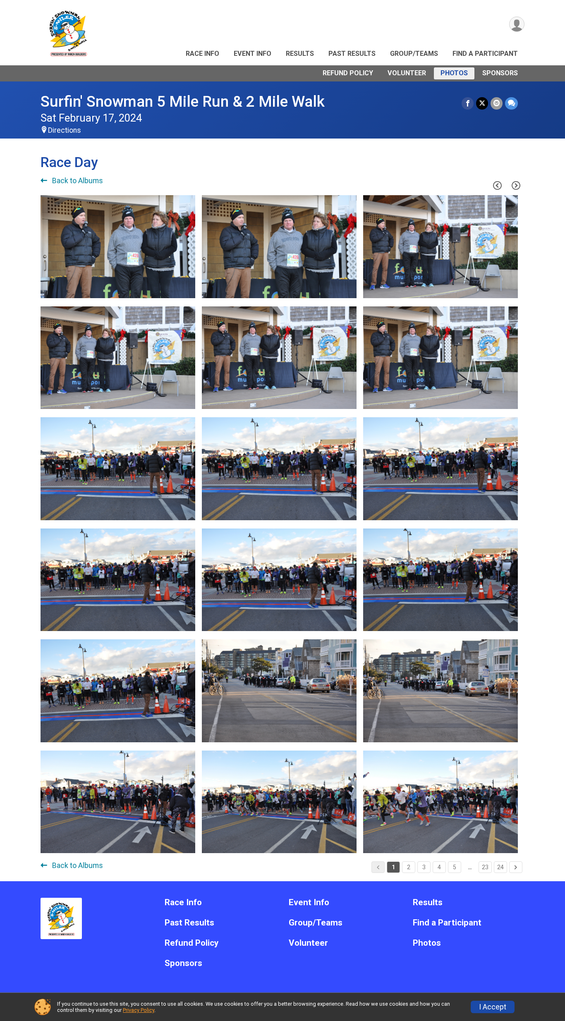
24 (500, 867)
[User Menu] (516, 24)
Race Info (202, 53)
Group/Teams (414, 53)
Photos (454, 73)
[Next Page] (515, 185)
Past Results (352, 53)
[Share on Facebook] (468, 103)
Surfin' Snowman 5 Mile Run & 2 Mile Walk (183, 101)
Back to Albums (76, 181)
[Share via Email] (497, 103)
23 (485, 867)
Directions (64, 130)
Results (300, 53)
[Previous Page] (497, 185)
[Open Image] (118, 246)
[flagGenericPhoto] (168, 288)
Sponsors (500, 73)
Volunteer (407, 73)
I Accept (492, 1007)
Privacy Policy (138, 1010)
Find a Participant (485, 53)
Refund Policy (348, 73)
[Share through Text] (511, 103)
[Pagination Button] (515, 867)
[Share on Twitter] (482, 103)
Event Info (252, 53)
